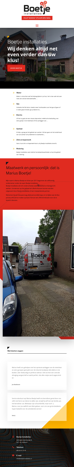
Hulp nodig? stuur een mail (37, 18)
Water (18, 93)
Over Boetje (16, 68)
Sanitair (19, 129)
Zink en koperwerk (23, 140)
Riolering (20, 149)
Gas (17, 104)
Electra (19, 115)
